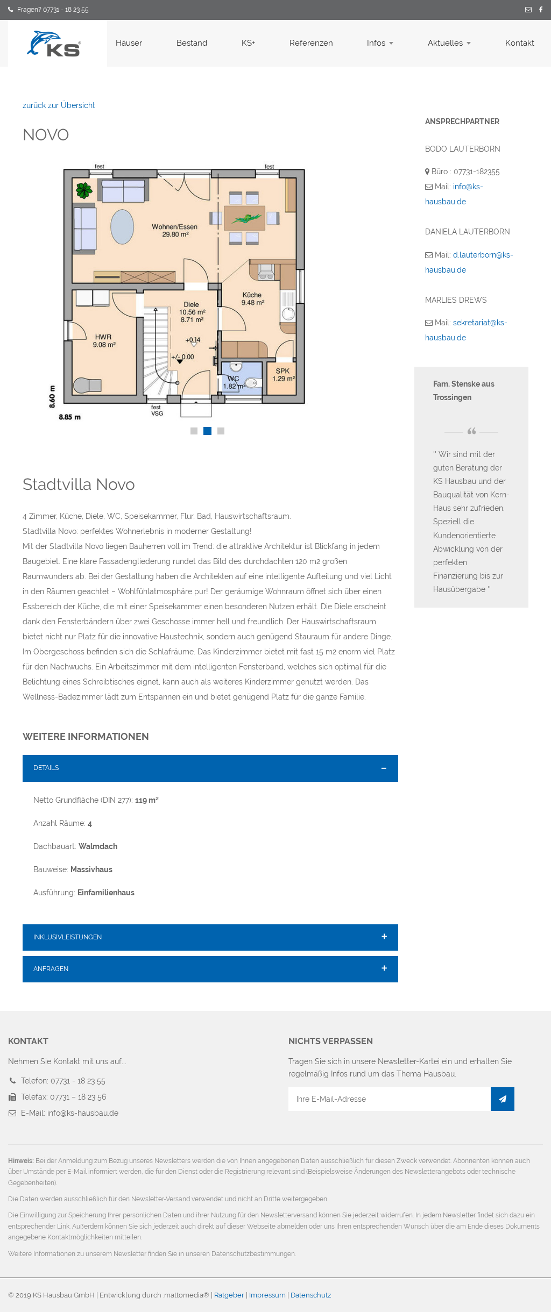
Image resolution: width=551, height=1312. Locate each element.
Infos (376, 43)
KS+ (248, 43)
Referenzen (311, 43)
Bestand (191, 43)
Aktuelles (445, 43)
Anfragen (50, 969)
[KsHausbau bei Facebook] (541, 10)
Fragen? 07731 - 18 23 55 (53, 9)
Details (46, 768)
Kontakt (519, 43)
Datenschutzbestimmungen (253, 1254)
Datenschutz (311, 1295)
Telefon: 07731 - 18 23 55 (63, 1080)
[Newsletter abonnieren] (502, 1099)
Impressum (267, 1295)
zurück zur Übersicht (59, 105)
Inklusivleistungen (67, 937)
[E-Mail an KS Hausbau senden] (528, 10)
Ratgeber (229, 1295)
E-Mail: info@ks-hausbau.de (69, 1113)
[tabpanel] (210, 291)
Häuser (129, 43)
